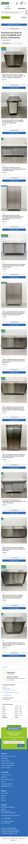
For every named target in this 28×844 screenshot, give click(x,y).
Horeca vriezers (5, 760)
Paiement (3, 800)
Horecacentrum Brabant (12, 831)
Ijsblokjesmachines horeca (8, 756)
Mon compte (4, 793)
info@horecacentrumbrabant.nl (11, 692)
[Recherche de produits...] (2, 12)
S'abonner (21, 745)
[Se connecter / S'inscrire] (17, 3)
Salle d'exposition (7, 7)
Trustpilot (4, 667)
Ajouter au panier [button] (15, 87)
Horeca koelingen (6, 767)
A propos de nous (6, 774)
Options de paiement (6, 784)
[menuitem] (26, 10)
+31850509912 (21, 8)
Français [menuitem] (23, 838)
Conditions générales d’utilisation (10, 830)
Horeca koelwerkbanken (7, 765)
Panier (2, 798)
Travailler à (4, 777)
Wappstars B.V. (13, 833)
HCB (3, 213)
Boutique (3, 795)
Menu (24, 17)
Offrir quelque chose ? (7, 779)
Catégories (6, 17)
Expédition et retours (7, 786)
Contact (3, 781)
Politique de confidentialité (8, 828)
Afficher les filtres (14, 28)
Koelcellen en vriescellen (7, 763)
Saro (3, 452)
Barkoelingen (4, 758)
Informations (15, 85)
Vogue (3, 165)
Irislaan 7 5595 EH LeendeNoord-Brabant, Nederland (8, 688)
